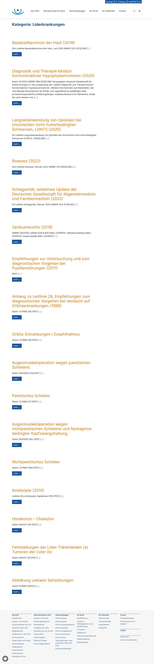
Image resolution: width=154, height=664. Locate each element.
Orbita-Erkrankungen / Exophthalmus (46, 334)
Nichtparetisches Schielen (36, 462)
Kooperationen (17, 650)
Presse (122, 11)
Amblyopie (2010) (28, 490)
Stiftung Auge (17, 653)
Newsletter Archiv (19, 656)
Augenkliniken (104, 625)
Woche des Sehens (62, 634)
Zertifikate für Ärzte (41, 628)
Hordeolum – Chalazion (33, 518)
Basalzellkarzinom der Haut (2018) (43, 42)
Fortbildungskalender (63, 649)
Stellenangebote (83, 639)
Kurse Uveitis (60, 637)
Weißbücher (81, 633)
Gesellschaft (17, 618)
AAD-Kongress (61, 621)
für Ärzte (93, 11)
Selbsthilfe (103, 628)
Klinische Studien (40, 640)
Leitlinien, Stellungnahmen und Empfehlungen (85, 623)
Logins (123, 630)
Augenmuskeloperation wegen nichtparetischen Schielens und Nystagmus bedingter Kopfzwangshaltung (52, 429)
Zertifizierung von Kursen (43, 631)
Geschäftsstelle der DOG (21, 625)
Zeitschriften (39, 634)
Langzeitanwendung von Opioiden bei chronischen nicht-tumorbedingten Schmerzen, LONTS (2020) (46, 125)
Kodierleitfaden (83, 642)
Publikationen (17, 647)
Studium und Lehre (41, 618)
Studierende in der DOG (21, 634)
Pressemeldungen (127, 618)
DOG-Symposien (61, 628)
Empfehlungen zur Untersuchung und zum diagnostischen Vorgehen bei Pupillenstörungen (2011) (50, 263)
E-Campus (81, 629)
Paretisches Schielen (31, 395)
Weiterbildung (39, 625)
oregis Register (39, 637)
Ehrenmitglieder (18, 644)
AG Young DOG (18, 637)
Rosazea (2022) (26, 161)
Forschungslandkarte (42, 644)
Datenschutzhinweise (128, 640)
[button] (5, 658)
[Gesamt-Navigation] (134, 11)
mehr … (16, 54)
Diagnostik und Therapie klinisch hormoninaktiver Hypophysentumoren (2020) (53, 73)
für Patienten (108, 11)
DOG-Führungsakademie (64, 625)
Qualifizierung (82, 618)
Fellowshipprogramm (42, 621)
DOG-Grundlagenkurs (63, 631)
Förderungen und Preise (21, 640)
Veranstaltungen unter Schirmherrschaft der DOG (64, 643)
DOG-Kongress (61, 618)
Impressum (124, 637)
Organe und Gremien (20, 621)
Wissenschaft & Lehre (54, 11)
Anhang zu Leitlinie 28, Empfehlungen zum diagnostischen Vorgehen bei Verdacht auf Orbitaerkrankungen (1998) (51, 301)
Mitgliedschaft (17, 631)
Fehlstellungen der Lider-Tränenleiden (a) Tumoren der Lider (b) (50, 549)
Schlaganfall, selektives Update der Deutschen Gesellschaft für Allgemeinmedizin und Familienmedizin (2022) (54, 194)
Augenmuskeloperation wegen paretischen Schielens (51, 365)
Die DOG (35, 11)
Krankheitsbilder (105, 621)
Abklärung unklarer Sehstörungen (42, 580)
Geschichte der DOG (20, 628)
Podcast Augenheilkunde (86, 636)
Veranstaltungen (77, 11)
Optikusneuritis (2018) (32, 227)
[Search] (139, 11)
